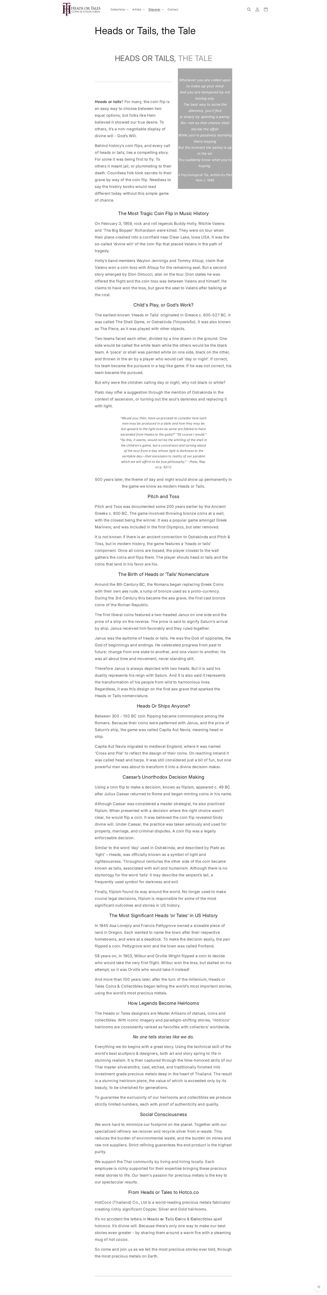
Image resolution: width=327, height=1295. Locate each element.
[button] (119, 9)
